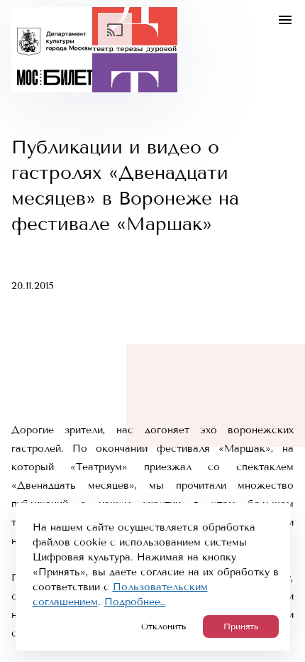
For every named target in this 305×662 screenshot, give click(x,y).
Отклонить (163, 626)
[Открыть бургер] (285, 20)
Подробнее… (135, 602)
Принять (240, 626)
